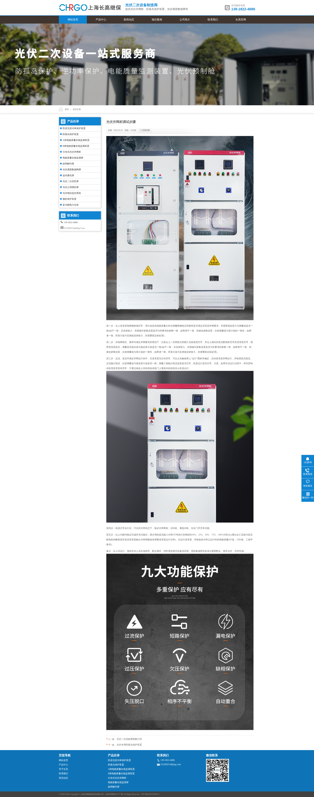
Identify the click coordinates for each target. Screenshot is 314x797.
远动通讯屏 (68, 175)
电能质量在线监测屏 (73, 158)
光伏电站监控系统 (72, 193)
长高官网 (241, 19)
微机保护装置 (69, 199)
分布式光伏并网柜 (72, 152)
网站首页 (73, 19)
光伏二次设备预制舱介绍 (129, 739)
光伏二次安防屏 (71, 181)
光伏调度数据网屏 (72, 169)
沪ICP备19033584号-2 (150, 794)
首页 (67, 109)
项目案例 (157, 19)
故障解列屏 (68, 163)
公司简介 (185, 19)
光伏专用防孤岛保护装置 (129, 745)
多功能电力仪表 (71, 205)
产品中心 (101, 19)
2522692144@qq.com (74, 228)
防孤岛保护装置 (71, 134)
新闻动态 (129, 19)
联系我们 (213, 19)
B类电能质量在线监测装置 (76, 146)
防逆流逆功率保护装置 (74, 128)
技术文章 (77, 109)
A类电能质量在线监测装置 (76, 140)
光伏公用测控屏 (71, 187)
